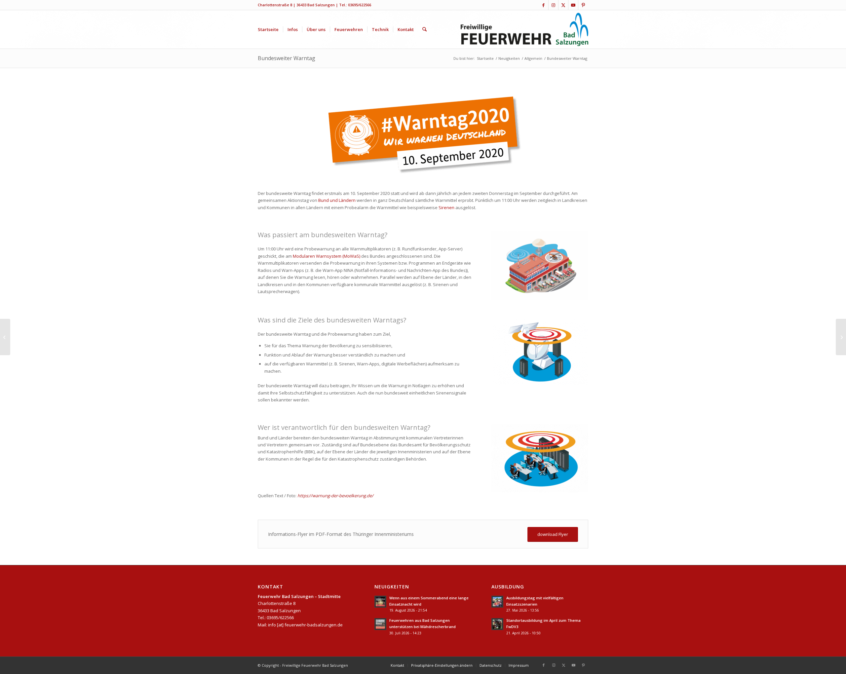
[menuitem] (268, 29)
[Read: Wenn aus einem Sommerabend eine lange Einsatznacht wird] (380, 602)
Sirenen (447, 207)
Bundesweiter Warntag (286, 58)
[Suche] (424, 29)
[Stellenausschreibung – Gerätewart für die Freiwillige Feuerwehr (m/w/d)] (5, 337)
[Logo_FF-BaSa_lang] (525, 29)
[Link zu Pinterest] (583, 5)
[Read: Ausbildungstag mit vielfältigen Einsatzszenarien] (497, 602)
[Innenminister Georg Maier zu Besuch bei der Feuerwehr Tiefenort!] (841, 337)
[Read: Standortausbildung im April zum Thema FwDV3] (497, 624)
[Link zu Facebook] (543, 5)
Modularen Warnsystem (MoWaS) (326, 256)
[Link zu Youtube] (573, 5)
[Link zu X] (563, 5)
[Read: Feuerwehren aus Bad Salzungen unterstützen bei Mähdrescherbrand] (380, 624)
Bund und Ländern (337, 200)
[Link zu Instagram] (553, 5)
